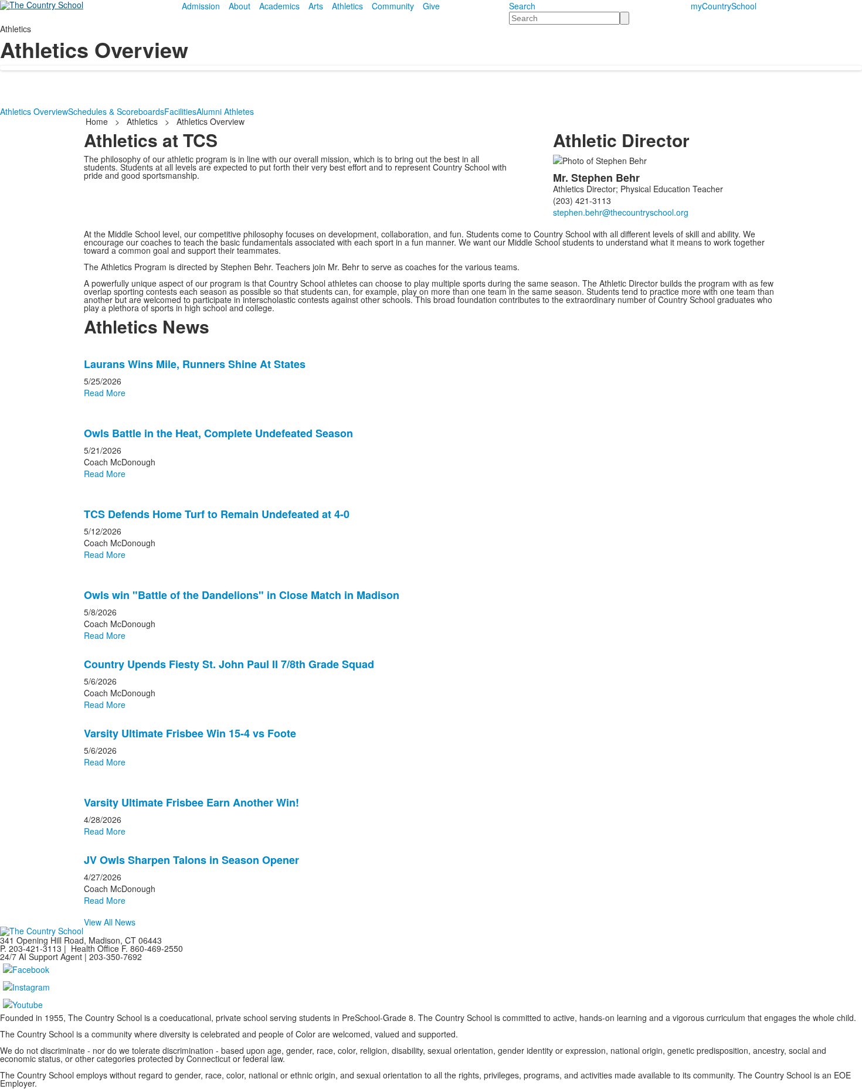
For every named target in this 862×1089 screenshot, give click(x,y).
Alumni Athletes (225, 111)
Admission (201, 6)
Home (98, 121)
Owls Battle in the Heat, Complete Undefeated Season (218, 433)
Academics (279, 6)
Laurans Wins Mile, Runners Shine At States (195, 364)
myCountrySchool (723, 6)
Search (522, 6)
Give (431, 6)
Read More (104, 393)
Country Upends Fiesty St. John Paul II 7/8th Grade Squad (229, 664)
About (239, 6)
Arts (315, 6)
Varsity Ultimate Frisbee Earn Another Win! (191, 802)
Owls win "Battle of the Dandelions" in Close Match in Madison (241, 595)
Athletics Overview (34, 111)
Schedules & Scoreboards (116, 111)
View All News (109, 922)
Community (393, 6)
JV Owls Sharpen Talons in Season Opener (191, 859)
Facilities (180, 111)
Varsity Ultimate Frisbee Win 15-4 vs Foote (190, 733)
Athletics (347, 6)
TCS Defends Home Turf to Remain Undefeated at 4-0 (216, 514)
